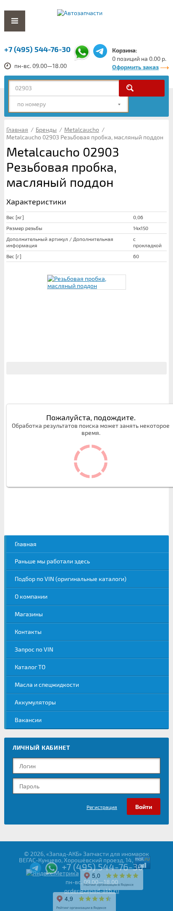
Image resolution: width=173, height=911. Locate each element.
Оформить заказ (135, 67)
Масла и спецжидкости (47, 684)
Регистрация (101, 807)
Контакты (28, 631)
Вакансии (28, 719)
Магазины (29, 614)
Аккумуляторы (35, 702)
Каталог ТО (30, 666)
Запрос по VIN (34, 649)
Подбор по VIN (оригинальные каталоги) (70, 578)
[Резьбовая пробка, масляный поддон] (86, 282)
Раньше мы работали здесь (52, 561)
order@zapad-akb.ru (91, 890)
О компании (31, 596)
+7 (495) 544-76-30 (37, 49)
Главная (26, 543)
